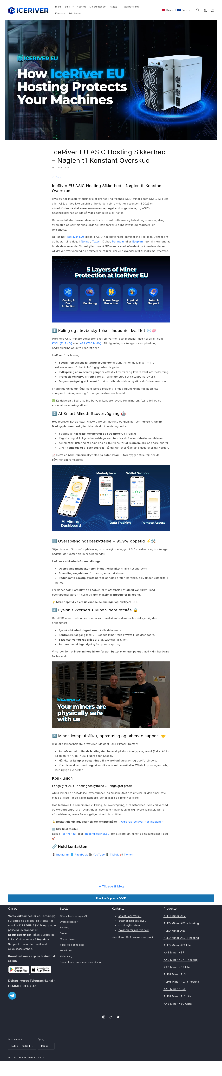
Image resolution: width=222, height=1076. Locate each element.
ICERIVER (21, 1057)
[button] (69, 6)
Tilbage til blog (113, 886)
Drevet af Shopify (35, 1057)
